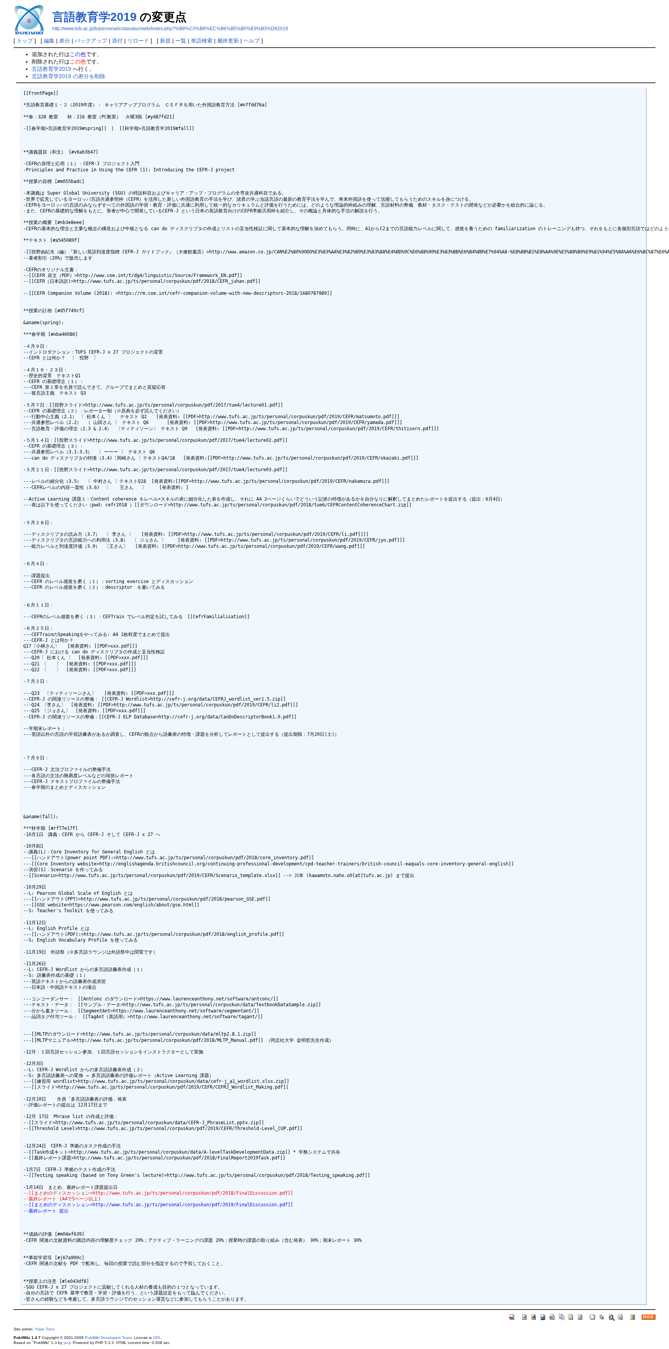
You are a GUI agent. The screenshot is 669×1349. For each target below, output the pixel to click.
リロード (138, 41)
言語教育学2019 (94, 16)
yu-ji (66, 1342)
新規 (165, 41)
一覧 (180, 41)
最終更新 (228, 41)
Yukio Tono (45, 1329)
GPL (157, 1337)
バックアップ (91, 41)
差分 (64, 41)
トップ (25, 41)
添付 (117, 41)
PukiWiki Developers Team (108, 1337)
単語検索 (202, 41)
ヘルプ (252, 41)
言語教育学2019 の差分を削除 (68, 76)
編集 (49, 41)
